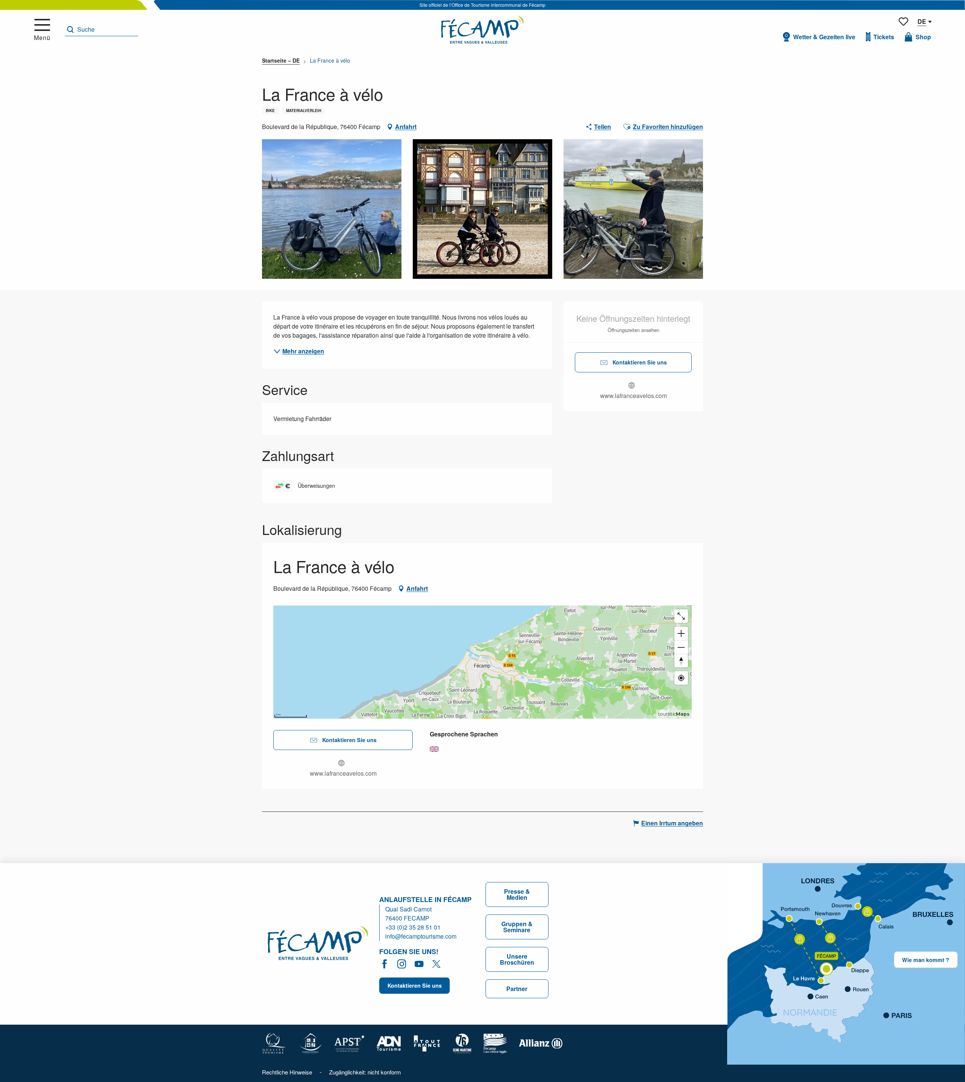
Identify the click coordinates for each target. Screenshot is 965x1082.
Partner (516, 988)
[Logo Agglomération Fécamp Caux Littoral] (495, 1042)
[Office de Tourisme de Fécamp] (482, 29)
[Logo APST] (349, 1042)
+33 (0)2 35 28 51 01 (413, 927)
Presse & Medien (517, 894)
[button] (101, 29)
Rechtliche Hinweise (287, 1072)
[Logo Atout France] (427, 1042)
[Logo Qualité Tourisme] (274, 1042)
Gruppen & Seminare (517, 926)
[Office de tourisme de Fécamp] (318, 944)
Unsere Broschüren (517, 959)
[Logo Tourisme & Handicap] (310, 1042)
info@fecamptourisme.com (420, 936)
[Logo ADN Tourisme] (388, 1042)
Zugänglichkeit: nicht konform (365, 1072)
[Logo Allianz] (540, 1042)
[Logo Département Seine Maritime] (462, 1042)
